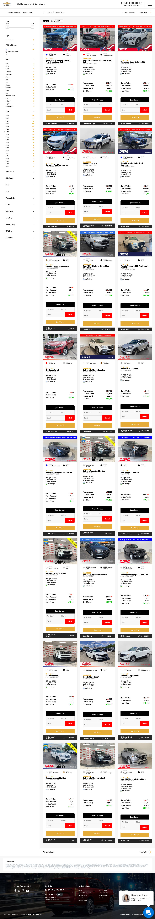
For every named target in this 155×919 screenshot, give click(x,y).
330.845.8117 (108, 840)
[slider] (7, 27)
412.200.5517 (108, 226)
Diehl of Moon (125, 841)
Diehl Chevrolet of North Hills (88, 225)
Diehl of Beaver (88, 329)
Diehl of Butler (125, 226)
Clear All (45, 21)
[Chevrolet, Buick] (7, 4)
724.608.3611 (108, 329)
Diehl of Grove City (51, 431)
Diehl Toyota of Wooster (88, 840)
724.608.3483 (70, 123)
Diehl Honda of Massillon (50, 737)
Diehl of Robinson (51, 534)
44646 (72, 328)
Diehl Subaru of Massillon (50, 328)
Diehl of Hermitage (51, 123)
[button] (76, 38)
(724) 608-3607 (131, 3)
